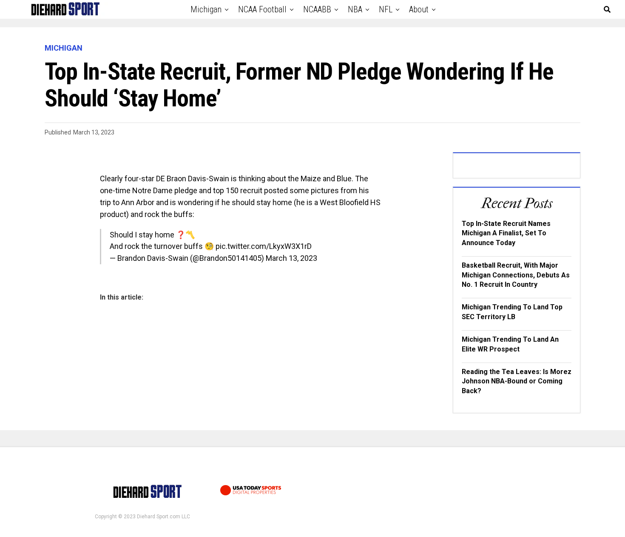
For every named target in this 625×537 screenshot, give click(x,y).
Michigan (206, 9)
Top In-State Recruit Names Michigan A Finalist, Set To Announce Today (506, 233)
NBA (355, 9)
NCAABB (317, 9)
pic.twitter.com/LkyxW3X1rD (264, 246)
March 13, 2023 (291, 258)
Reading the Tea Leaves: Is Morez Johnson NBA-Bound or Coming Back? (516, 381)
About (419, 9)
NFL (385, 9)
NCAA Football (262, 9)
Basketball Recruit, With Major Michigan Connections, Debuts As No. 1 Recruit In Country (516, 274)
